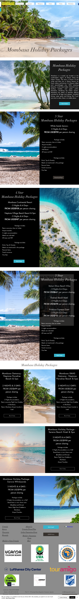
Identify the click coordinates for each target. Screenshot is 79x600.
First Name (15, 292)
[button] (68, 277)
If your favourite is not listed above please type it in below (21, 310)
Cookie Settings (63, 597)
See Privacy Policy (10, 598)
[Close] (77, 597)
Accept (72, 597)
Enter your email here (17, 285)
